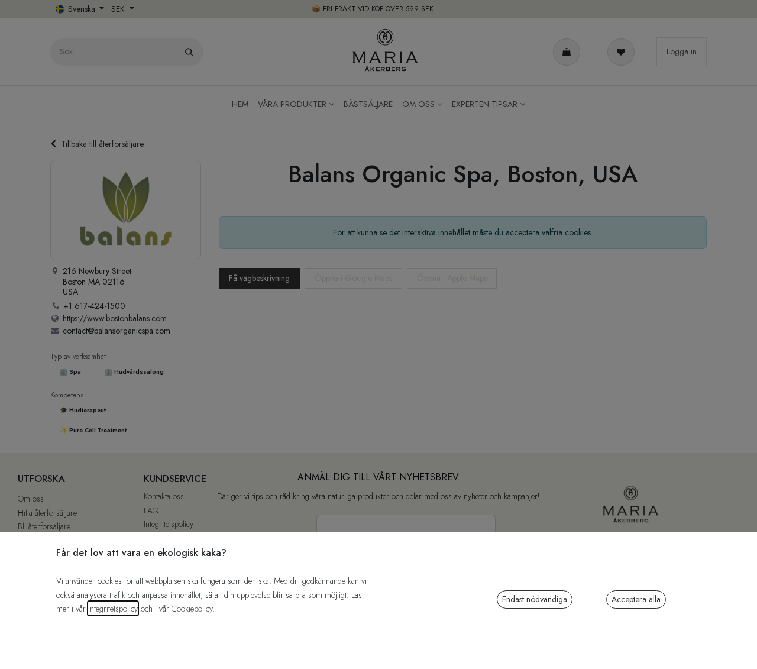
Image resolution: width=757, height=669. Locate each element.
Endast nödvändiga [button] (534, 599)
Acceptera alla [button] (636, 599)
